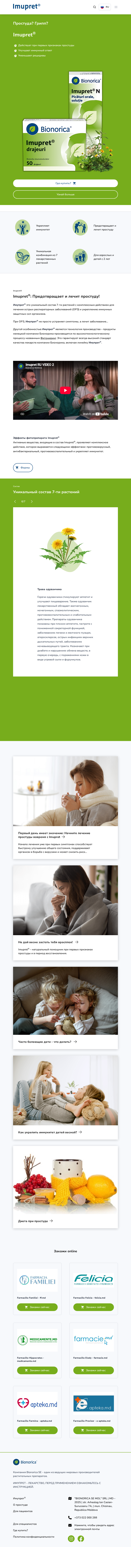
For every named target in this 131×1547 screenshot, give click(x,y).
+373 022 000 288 (85, 1517)
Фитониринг (48, 338)
